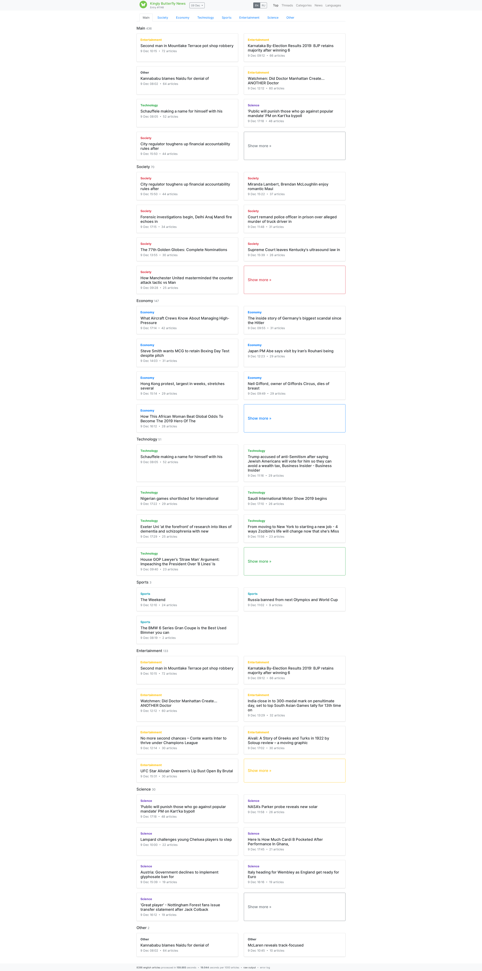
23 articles (276, 536)
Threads (287, 5)
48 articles (276, 121)
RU (263, 5)
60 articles (276, 88)
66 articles (277, 55)
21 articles (276, 849)
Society (162, 17)
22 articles (170, 845)
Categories (304, 5)
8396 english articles (148, 967)
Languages (333, 5)
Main (146, 17)
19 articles (169, 882)
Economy (182, 17)
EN (257, 5)
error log (265, 967)
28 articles (169, 426)
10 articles (277, 950)
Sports (226, 17)
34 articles (169, 227)
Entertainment (249, 17)
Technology (205, 17)
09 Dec (195, 5)
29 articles (277, 356)
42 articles (169, 328)
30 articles (170, 255)
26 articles (277, 255)
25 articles (170, 288)
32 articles (277, 715)
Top (275, 5)
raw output (249, 967)
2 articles (169, 638)
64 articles (170, 84)
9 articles (275, 605)
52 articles (170, 116)
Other (290, 17)
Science (272, 17)
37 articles (277, 194)
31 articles (276, 227)
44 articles (170, 154)
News (319, 5)
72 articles (169, 51)
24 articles (169, 605)
